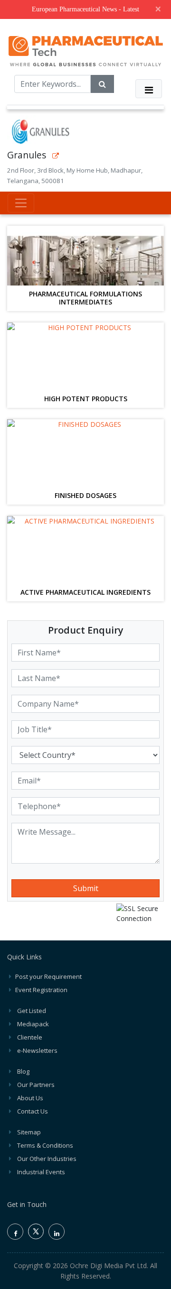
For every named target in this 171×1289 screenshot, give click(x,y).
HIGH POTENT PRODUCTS (85, 399)
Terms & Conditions (45, 1145)
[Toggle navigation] (148, 88)
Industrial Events (41, 1172)
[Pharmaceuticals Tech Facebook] (15, 1232)
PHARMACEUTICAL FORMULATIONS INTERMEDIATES (85, 298)
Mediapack (33, 1024)
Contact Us (32, 1111)
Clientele (29, 1037)
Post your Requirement (48, 976)
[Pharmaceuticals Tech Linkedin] (56, 1232)
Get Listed (31, 1010)
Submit (85, 888)
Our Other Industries (46, 1158)
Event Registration (41, 989)
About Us (30, 1098)
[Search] (102, 84)
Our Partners (36, 1084)
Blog (23, 1071)
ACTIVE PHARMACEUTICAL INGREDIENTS (85, 593)
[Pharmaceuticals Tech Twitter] (36, 1237)
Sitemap (29, 1132)
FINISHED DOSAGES (85, 496)
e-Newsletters (37, 1050)
